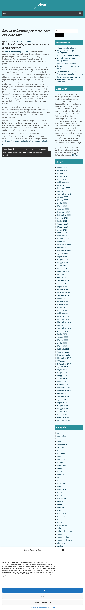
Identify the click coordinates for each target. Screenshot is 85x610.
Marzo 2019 (62, 381)
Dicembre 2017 (63, 420)
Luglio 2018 (62, 402)
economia (61, 465)
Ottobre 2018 (62, 393)
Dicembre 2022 (63, 274)
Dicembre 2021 (63, 292)
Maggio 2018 (62, 408)
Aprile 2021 (62, 307)
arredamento (63, 439)
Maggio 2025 (62, 200)
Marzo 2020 (62, 346)
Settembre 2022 (64, 280)
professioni (62, 525)
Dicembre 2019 (63, 355)
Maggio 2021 (62, 304)
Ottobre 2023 (62, 247)
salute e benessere (65, 531)
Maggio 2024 (62, 227)
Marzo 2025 (62, 206)
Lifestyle (60, 507)
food (4, 144)
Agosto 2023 (62, 253)
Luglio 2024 (62, 221)
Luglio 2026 (62, 167)
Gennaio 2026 (63, 185)
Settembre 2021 (64, 295)
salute (59, 528)
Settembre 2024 (64, 215)
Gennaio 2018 (63, 417)
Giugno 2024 (62, 224)
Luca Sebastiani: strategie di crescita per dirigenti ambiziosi (69, 79)
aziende (60, 448)
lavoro (60, 501)
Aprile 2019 (62, 379)
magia (59, 510)
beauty (60, 451)
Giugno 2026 (62, 170)
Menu (5, 13)
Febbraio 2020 (63, 349)
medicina (61, 516)
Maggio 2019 (62, 376)
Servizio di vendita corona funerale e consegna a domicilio (23, 153)
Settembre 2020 (64, 328)
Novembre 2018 (64, 390)
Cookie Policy (34, 607)
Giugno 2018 (62, 405)
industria (61, 492)
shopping (61, 543)
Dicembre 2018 (63, 387)
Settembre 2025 (64, 194)
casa (59, 456)
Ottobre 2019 (62, 361)
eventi (59, 468)
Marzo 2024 (62, 233)
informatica (62, 495)
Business (61, 454)
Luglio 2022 (62, 286)
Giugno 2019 (62, 373)
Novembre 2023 (64, 245)
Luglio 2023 (62, 256)
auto (59, 442)
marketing (61, 513)
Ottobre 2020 (62, 325)
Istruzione (61, 498)
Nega (42, 596)
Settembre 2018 (64, 396)
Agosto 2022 (62, 283)
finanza (60, 477)
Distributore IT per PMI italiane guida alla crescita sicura (68, 66)
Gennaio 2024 (63, 239)
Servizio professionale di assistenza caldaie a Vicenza (25, 149)
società (60, 546)
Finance (60, 474)
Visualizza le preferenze (42, 602)
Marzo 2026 (62, 179)
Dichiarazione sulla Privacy (47, 607)
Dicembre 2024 (63, 212)
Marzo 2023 (62, 268)
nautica (60, 522)
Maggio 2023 (62, 262)
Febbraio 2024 (63, 236)
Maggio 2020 (62, 340)
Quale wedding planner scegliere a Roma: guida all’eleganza (67, 50)
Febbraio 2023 (63, 271)
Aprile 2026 (62, 176)
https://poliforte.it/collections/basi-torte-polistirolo (26, 141)
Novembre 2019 (64, 358)
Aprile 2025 (62, 203)
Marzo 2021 (62, 310)
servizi (60, 534)
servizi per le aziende (66, 540)
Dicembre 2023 (63, 242)
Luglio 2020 (62, 334)
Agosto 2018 (62, 399)
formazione (62, 483)
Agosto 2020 (62, 331)
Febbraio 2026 (63, 182)
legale (59, 504)
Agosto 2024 (62, 218)
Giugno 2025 (62, 197)
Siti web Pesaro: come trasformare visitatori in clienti (70, 72)
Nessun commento (25, 41)
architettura (62, 436)
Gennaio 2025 (63, 209)
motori (60, 519)
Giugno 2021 (62, 301)
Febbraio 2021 (63, 313)
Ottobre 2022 (62, 277)
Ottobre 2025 (62, 191)
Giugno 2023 (62, 259)
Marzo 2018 (62, 414)
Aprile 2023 (62, 265)
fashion (60, 471)
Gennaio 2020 (63, 352)
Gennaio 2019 (63, 384)
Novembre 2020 (64, 322)
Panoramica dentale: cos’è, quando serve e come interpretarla (68, 58)
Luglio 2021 (62, 298)
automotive (62, 445)
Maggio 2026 (62, 173)
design (60, 462)
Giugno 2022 (62, 289)
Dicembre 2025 (63, 188)
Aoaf (42, 4)
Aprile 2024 (62, 230)
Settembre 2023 (64, 250)
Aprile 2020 (62, 343)
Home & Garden (64, 489)
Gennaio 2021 (63, 316)
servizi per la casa (64, 537)
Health (60, 486)
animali (60, 433)
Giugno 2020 (62, 337)
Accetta (42, 590)
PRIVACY (74, 155)
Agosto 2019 (62, 367)
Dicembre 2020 (63, 319)
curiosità (61, 459)
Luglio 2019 (62, 370)
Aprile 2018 (62, 411)
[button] (63, 550)
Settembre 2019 (64, 364)
